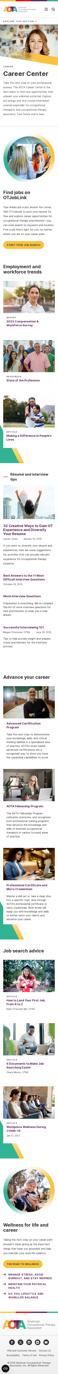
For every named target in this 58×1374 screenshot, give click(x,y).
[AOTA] (19, 9)
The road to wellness (23, 1264)
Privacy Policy (46, 1355)
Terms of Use (29, 1355)
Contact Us (45, 1350)
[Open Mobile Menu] (46, 9)
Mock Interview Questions (22, 596)
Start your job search (23, 245)
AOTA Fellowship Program (24, 806)
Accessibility (13, 1355)
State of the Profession (23, 380)
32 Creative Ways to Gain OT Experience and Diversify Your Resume (28, 530)
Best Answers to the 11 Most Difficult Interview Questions (24, 577)
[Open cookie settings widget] (5, 1368)
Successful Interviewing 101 (23, 627)
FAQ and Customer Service (21, 1350)
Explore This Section (18, 21)
